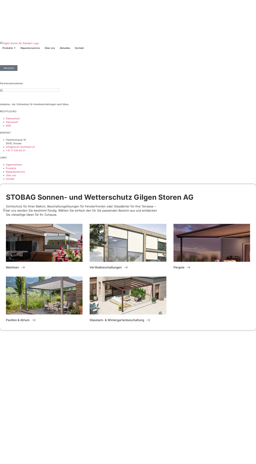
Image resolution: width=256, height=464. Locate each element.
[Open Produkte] (14, 48)
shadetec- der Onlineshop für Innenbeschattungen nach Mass (34, 104)
